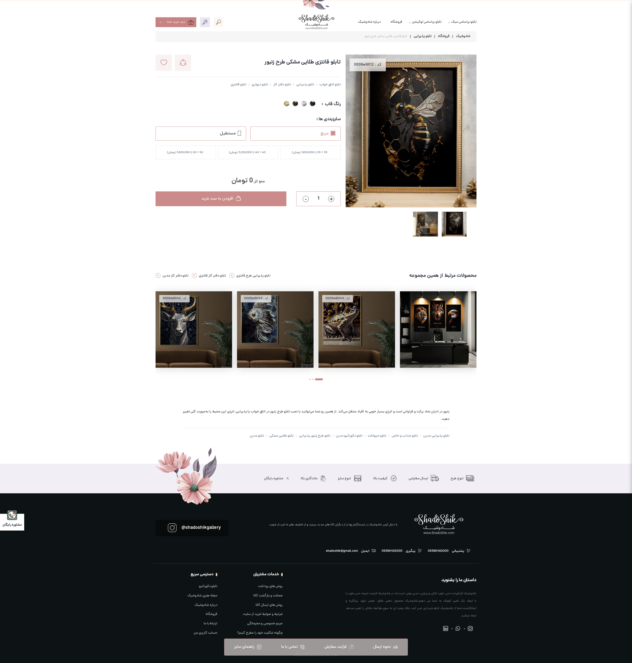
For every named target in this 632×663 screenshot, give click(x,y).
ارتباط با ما (210, 623)
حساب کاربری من (205, 633)
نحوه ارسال (382, 647)
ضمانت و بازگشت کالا (268, 595)
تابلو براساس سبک (463, 22)
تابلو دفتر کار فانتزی (212, 275)
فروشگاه (396, 22)
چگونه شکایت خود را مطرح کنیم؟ (260, 633)
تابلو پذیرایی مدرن (436, 436)
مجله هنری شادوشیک (202, 595)
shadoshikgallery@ (201, 528)
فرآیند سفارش (335, 647)
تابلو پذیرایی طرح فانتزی (253, 275)
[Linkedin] (445, 629)
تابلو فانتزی (238, 84)
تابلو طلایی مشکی (281, 436)
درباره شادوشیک (369, 22)
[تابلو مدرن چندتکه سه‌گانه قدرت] (438, 329)
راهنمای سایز (244, 647)
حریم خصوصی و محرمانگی (265, 623)
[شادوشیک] (316, 22)
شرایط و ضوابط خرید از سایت (263, 614)
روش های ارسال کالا (269, 605)
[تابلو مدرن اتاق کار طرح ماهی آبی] (275, 329)
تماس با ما (289, 647)
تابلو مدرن (257, 436)
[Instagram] (470, 629)
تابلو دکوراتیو (208, 586)
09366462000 (438, 550)
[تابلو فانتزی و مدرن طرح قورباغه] (356, 329)
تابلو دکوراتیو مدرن (349, 436)
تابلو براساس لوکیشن (426, 22)
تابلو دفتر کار (282, 84)
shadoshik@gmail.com (342, 550)
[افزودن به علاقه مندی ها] (164, 63)
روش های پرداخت (270, 586)
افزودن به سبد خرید (217, 199)
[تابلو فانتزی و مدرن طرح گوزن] (194, 329)
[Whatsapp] (458, 629)
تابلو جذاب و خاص (405, 436)
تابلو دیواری (260, 84)
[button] (313, 380)
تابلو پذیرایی (423, 36)
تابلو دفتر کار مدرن (175, 275)
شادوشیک (463, 36)
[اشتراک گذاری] (183, 63)
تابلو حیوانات (377, 436)
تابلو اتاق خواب (330, 84)
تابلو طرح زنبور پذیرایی (314, 436)
